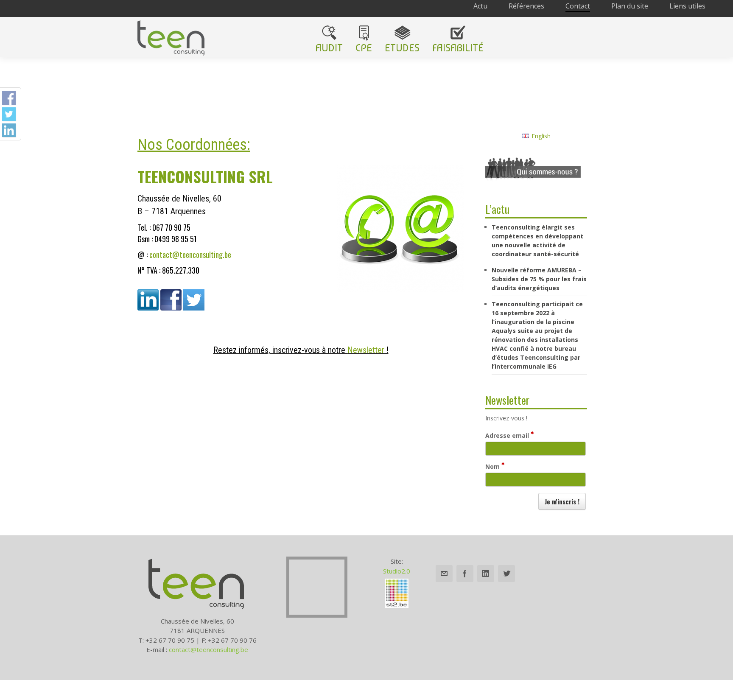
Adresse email (508, 435)
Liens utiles (687, 6)
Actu (480, 6)
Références (526, 6)
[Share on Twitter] (9, 114)
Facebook (464, 573)
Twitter (506, 573)
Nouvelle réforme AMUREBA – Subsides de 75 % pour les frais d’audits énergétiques (539, 279)
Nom (493, 466)
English (541, 136)
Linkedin (485, 573)
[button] (562, 501)
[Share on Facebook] (9, 98)
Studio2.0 (396, 571)
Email (444, 573)
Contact (577, 6)
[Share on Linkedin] (9, 130)
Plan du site (629, 6)
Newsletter (365, 350)
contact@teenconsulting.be (190, 254)
